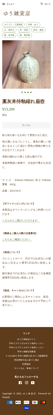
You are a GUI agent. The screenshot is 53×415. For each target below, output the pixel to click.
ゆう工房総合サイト (26, 339)
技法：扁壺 (38, 29)
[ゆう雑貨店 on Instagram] (26, 383)
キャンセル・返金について (26, 368)
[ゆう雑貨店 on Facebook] (20, 383)
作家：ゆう (33, 24)
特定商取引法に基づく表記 (26, 359)
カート (47, 4)
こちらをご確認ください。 (17, 239)
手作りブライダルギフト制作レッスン (26, 343)
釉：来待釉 (9, 35)
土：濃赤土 (9, 29)
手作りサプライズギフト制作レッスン (26, 347)
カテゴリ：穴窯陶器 (13, 24)
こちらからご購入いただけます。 (21, 220)
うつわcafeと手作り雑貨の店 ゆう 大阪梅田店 (26, 355)
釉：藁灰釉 (25, 35)
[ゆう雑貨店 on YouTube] (32, 383)
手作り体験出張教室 (26, 351)
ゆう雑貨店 (29, 393)
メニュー (10, 3)
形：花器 (24, 29)
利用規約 (26, 364)
